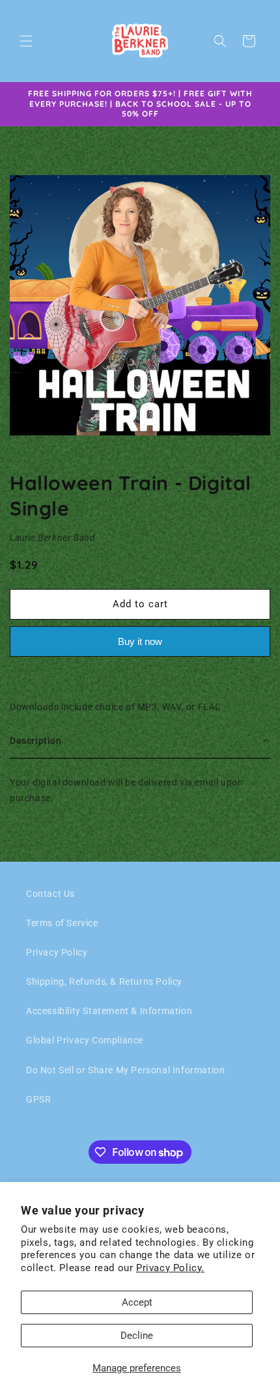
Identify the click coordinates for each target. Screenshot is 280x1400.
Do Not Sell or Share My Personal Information (125, 1070)
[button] (26, 41)
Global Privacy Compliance (84, 1040)
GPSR (38, 1099)
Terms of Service (62, 923)
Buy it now (140, 641)
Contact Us (50, 893)
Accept (137, 1302)
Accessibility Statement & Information (109, 1011)
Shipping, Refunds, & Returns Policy (104, 981)
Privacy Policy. (170, 1268)
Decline (136, 1335)
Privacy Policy (56, 952)
